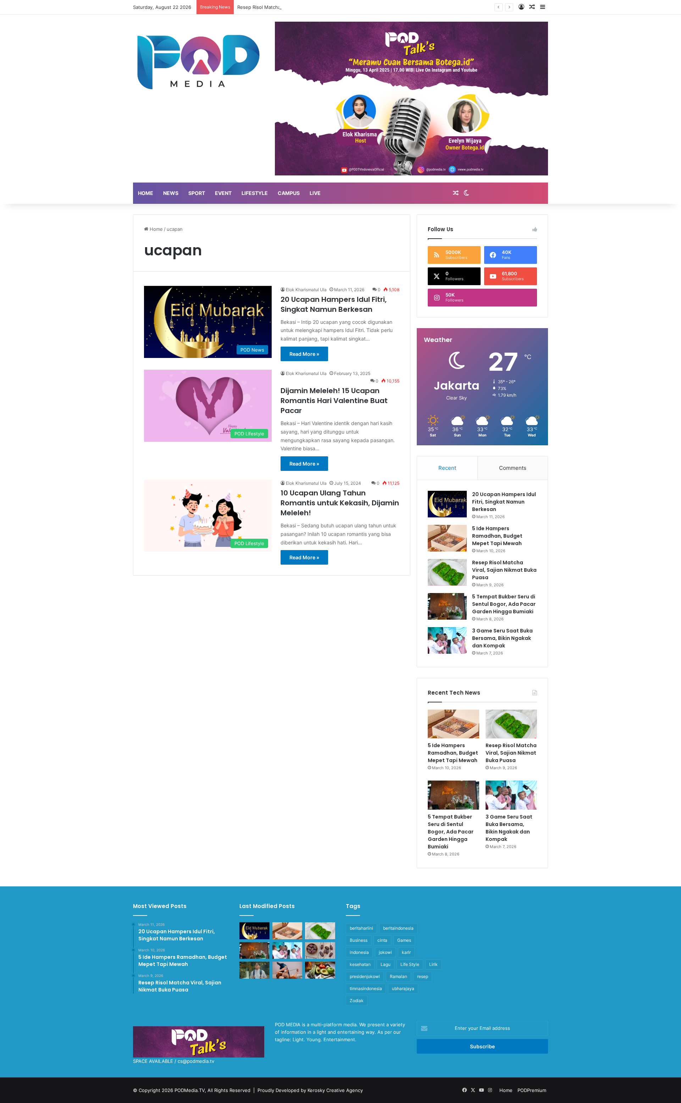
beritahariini (361, 928)
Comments (512, 467)
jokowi (385, 952)
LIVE (315, 193)
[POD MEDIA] (198, 61)
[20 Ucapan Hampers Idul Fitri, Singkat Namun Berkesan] (447, 504)
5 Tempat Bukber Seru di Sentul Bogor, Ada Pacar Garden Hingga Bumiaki (504, 604)
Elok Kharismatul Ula (306, 289)
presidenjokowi (365, 976)
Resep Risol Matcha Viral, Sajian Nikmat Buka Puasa (293, 7)
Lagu (386, 964)
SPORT (196, 193)
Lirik (433, 964)
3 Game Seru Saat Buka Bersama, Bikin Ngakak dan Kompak (502, 638)
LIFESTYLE (255, 193)
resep (422, 976)
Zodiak (357, 1000)
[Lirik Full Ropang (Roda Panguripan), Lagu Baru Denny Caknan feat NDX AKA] (254, 970)
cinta (382, 940)
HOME (145, 193)
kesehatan (360, 964)
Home (155, 229)
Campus (289, 193)
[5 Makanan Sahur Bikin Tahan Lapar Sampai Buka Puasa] (320, 950)
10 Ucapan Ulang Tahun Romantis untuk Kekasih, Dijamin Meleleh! (340, 503)
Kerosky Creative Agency (335, 1090)
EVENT (223, 193)
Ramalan (398, 976)
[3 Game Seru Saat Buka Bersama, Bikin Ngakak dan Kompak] (447, 640)
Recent (447, 467)
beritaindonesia (398, 928)
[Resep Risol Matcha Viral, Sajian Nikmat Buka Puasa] (447, 572)
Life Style (409, 964)
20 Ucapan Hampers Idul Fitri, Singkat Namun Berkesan (334, 304)
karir (406, 952)
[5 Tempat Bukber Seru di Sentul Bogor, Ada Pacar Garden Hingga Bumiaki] (447, 606)
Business (358, 940)
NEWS (170, 193)
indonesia (359, 952)
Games (404, 940)
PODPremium (531, 1090)
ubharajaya (403, 988)
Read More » (304, 354)
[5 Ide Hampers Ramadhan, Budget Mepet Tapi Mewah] (447, 538)
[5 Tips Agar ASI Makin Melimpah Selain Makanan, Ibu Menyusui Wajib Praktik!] (287, 970)
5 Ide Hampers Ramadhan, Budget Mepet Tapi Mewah (497, 536)
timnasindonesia (366, 988)
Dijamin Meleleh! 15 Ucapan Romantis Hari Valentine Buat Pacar (334, 400)
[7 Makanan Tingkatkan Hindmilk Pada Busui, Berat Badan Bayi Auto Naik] (320, 970)
